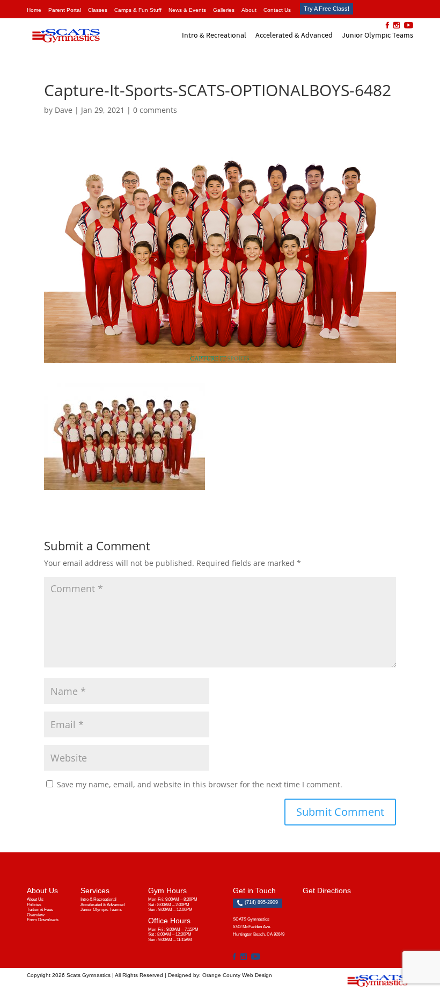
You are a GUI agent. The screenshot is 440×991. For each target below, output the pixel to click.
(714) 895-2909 (260, 902)
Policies (34, 904)
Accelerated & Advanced (294, 35)
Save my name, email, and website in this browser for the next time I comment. (199, 784)
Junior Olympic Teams (377, 35)
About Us (35, 899)
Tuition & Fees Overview (40, 912)
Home (34, 10)
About (248, 10)
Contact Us (277, 10)
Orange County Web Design (237, 975)
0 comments (155, 110)
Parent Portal (64, 10)
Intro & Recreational (214, 35)
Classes (97, 10)
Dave (63, 110)
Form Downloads (42, 919)
